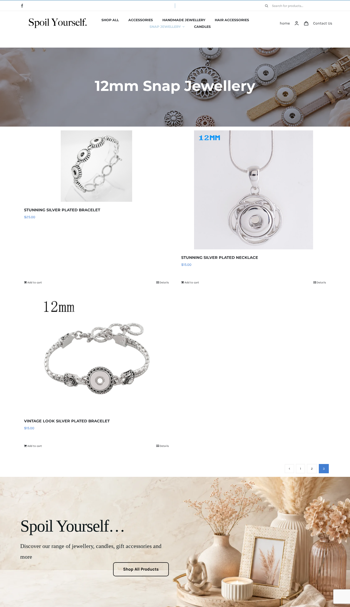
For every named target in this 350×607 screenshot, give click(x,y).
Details (164, 282)
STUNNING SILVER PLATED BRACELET (62, 210)
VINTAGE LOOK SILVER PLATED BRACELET (67, 421)
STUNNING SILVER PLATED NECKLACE (219, 257)
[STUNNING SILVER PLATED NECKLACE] (254, 189)
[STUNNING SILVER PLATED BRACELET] (96, 166)
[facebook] (22, 6)
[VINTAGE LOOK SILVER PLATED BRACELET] (96, 353)
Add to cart (34, 282)
